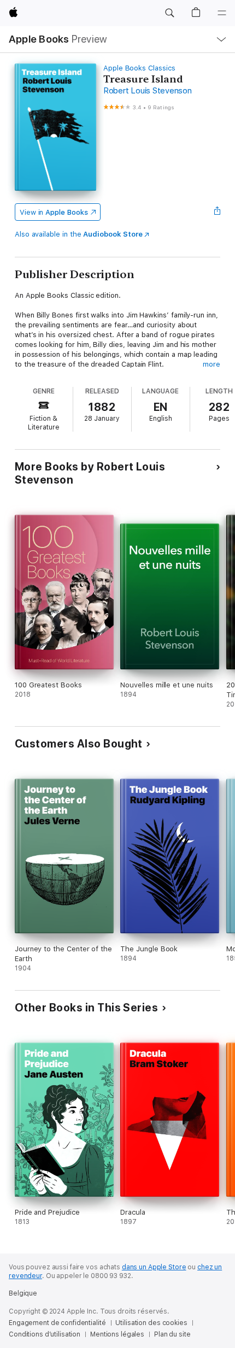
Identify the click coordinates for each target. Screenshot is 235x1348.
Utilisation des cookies (151, 1323)
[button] (169, 13)
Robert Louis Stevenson (147, 91)
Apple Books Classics (139, 68)
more (211, 364)
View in (54, 212)
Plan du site (172, 1334)
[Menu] (222, 13)
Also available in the (79, 234)
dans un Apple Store (154, 1267)
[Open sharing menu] (217, 212)
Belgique (23, 1293)
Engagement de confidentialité (57, 1323)
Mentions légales (117, 1334)
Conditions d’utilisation (44, 1334)
